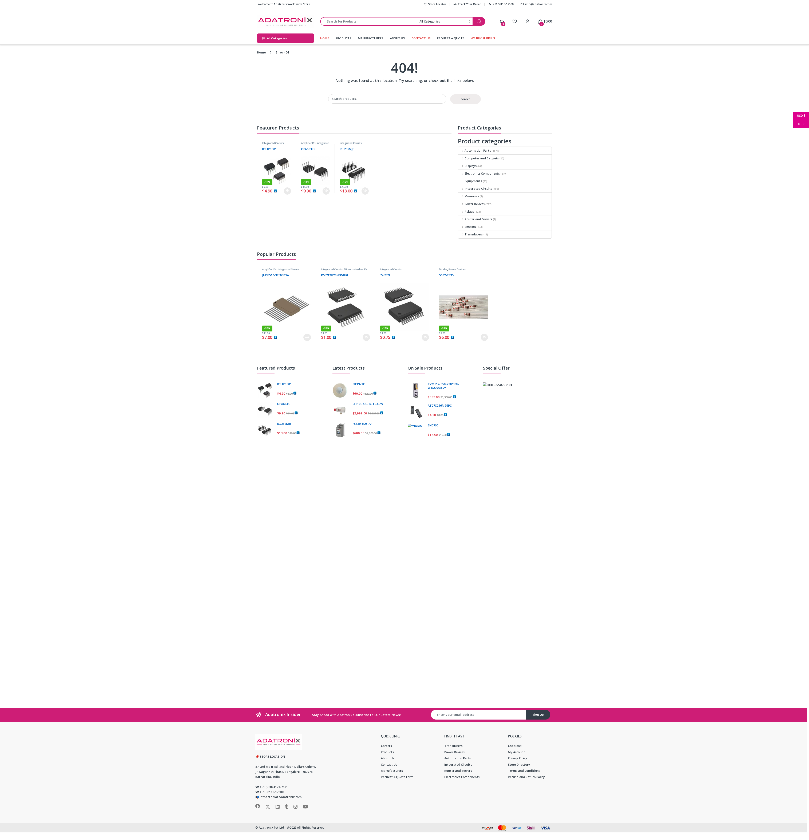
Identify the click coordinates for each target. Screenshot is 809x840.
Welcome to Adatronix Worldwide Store (283, 4)
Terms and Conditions (524, 771)
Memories (472, 196)
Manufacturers (392, 771)
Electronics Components (482, 173)
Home (261, 52)
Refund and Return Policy (526, 777)
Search (465, 99)
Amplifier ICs (308, 143)
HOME (324, 38)
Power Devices (475, 204)
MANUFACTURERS (370, 38)
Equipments (473, 181)
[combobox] (368, 21)
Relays (469, 212)
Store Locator (437, 4)
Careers (386, 746)
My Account (516, 752)
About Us (387, 758)
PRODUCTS (343, 38)
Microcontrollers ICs (355, 269)
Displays (471, 166)
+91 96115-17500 (503, 4)
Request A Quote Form (397, 777)
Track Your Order (469, 4)
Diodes (443, 269)
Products (387, 752)
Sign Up (538, 715)
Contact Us (389, 765)
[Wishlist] (514, 21)
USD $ (799, 116)
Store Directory (519, 765)
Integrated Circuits (273, 143)
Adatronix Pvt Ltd (271, 827)
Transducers (473, 234)
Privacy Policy (517, 758)
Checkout (515, 746)
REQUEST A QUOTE (450, 38)
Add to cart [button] (287, 191)
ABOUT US (397, 38)
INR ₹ (799, 124)
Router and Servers (478, 219)
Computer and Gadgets (482, 158)
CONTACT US (420, 38)
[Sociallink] (257, 806)
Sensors (470, 227)
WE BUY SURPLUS (483, 38)
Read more (307, 337)
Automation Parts (478, 150)
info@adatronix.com (538, 4)
